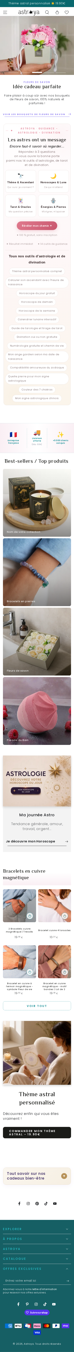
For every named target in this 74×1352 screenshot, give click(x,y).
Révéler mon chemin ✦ (37, 231)
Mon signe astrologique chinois (37, 403)
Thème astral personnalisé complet (37, 276)
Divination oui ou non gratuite (37, 342)
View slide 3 (37, 70)
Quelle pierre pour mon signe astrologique (28, 384)
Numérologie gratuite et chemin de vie (37, 350)
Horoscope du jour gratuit (37, 298)
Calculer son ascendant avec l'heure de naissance (36, 287)
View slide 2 (25, 70)
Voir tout (37, 1011)
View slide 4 (49, 70)
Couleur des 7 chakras (37, 394)
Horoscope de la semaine (37, 316)
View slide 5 (61, 70)
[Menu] (5, 12)
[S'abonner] (69, 1286)
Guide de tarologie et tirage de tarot (37, 333)
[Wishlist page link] (67, 12)
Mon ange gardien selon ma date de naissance (33, 362)
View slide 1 (13, 70)
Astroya (29, 1349)
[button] (47, 12)
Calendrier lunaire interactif (37, 324)
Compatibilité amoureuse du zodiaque (37, 373)
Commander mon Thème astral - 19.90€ (32, 1138)
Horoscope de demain (37, 307)
